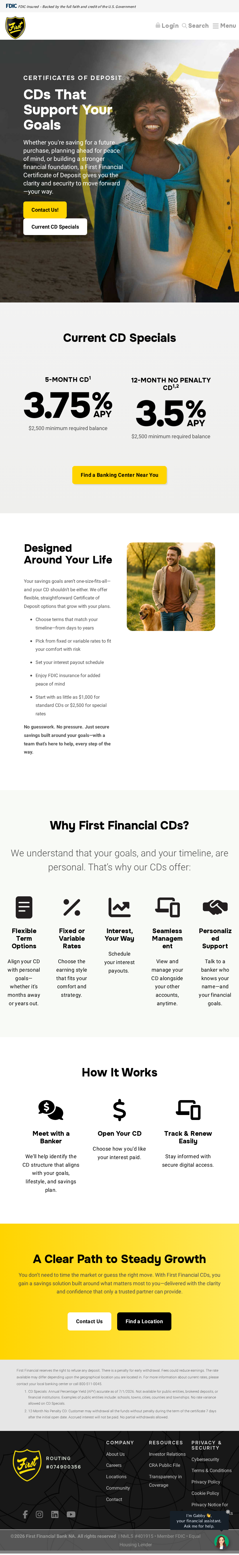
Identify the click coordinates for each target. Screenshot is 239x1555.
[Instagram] (39, 1514)
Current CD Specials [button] (55, 227)
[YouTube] (71, 1514)
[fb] (25, 1514)
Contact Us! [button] (45, 210)
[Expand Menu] (224, 25)
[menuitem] (115, 1454)
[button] (119, 475)
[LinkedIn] (55, 1514)
